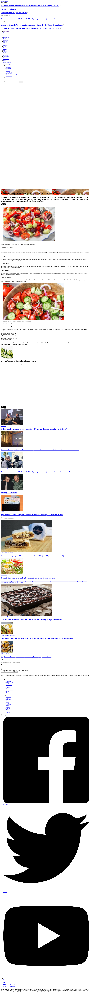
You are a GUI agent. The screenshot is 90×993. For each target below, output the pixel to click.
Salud (4, 46)
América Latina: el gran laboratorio (14, 13)
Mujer (4, 50)
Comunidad (6, 37)
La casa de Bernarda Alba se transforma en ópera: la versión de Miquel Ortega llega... (32, 25)
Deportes (5, 41)
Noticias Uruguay (7, 64)
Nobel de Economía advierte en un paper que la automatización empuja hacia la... (30, 6)
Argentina (5, 55)
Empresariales (9, 73)
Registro (5, 32)
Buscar (20, 82)
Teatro (7, 691)
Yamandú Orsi (6, 56)
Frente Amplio (9, 690)
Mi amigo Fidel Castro (9, 9)
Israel (4, 57)
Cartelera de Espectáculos (12, 74)
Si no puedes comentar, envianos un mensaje (10, 667)
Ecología (5, 49)
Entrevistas (8, 68)
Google (7, 687)
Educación (5, 45)
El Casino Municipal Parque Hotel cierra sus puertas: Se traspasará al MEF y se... (30, 28)
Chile (4, 60)
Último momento (4, 1)
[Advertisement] (45, 94)
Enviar (15, 671)
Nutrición (5, 52)
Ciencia (5, 47)
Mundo (5, 42)
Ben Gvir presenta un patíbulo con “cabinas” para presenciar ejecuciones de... (29, 19)
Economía (5, 40)
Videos (7, 69)
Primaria (8, 688)
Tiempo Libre (9, 76)
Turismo (5, 51)
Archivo (8, 71)
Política (5, 38)
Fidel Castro (6, 59)
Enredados (8, 67)
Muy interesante (9, 72)
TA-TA (7, 692)
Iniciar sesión (6, 31)
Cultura (5, 44)
